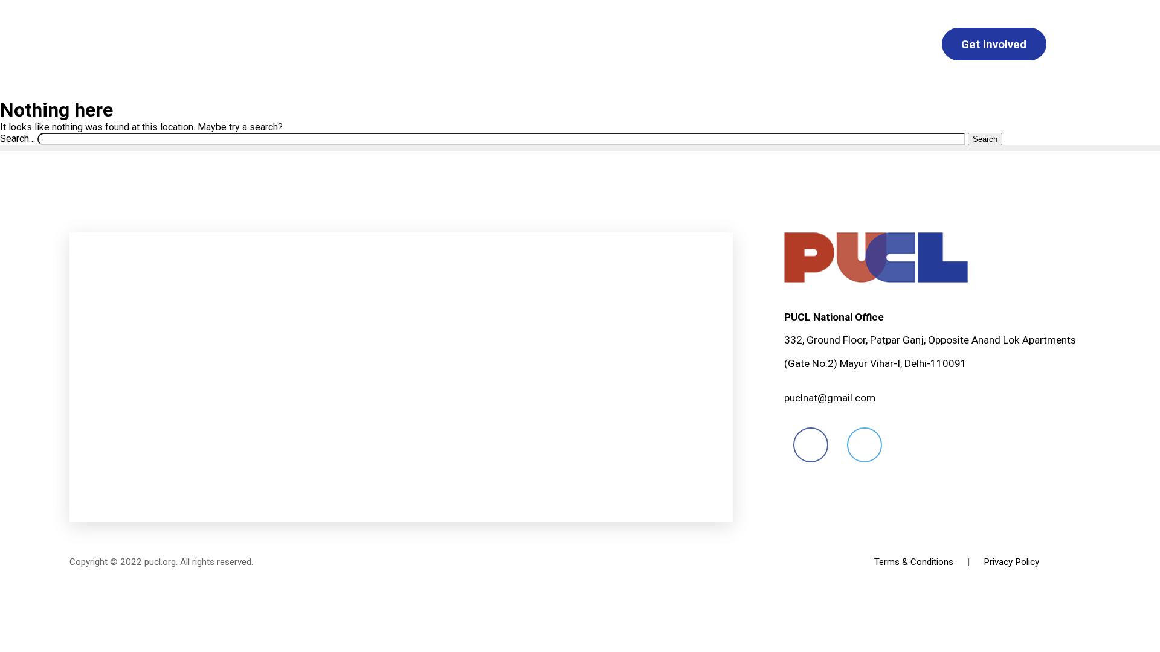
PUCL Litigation (773, 44)
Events (674, 44)
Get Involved (993, 44)
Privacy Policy (1011, 562)
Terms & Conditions (913, 562)
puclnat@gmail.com (829, 398)
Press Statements (399, 44)
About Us (285, 44)
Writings (596, 44)
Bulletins (511, 44)
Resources (883, 44)
